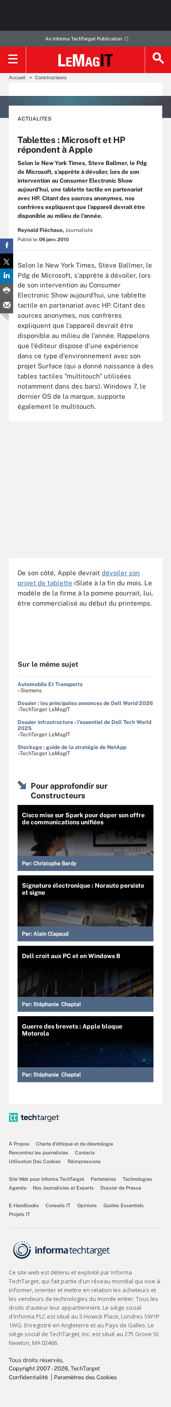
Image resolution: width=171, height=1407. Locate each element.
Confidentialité (28, 1377)
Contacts (85, 1152)
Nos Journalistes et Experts (63, 1187)
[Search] (158, 60)
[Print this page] (6, 290)
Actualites (34, 119)
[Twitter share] (6, 260)
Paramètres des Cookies (85, 1377)
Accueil (17, 77)
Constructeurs (51, 77)
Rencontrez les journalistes (38, 1152)
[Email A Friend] (6, 305)
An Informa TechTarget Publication (83, 38)
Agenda (17, 1187)
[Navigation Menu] (13, 60)
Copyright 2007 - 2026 (38, 1368)
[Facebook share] (6, 246)
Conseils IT (58, 1205)
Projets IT (19, 1214)
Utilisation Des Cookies (35, 1161)
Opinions (87, 1205)
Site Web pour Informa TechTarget (46, 1179)
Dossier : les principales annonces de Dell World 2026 (85, 703)
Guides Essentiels (123, 1205)
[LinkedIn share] (6, 275)
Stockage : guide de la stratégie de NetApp (72, 747)
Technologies (137, 1179)
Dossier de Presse (120, 1187)
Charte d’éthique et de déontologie (74, 1143)
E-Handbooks (24, 1205)
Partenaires (103, 1179)
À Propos (19, 1143)
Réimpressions (84, 1161)
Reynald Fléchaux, (41, 230)
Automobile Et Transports (50, 684)
